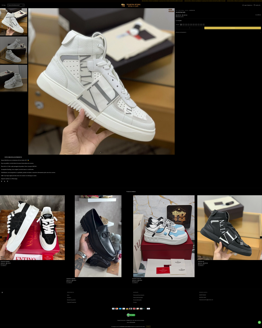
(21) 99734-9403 (202, 297)
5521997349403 (202, 295)
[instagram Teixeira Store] (2, 292)
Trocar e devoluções (137, 299)
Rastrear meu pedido (71, 299)
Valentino (186, 10)
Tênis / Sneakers (181, 10)
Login (245, 5)
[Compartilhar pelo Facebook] (1, 181)
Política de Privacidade (138, 297)
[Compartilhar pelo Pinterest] (7, 181)
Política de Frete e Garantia (138, 295)
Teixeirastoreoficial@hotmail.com (206, 299)
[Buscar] (23, 5)
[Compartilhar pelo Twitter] (4, 181)
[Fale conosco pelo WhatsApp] (259, 322)
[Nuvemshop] (131, 322)
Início (177, 10)
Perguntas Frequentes (71, 302)
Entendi (148, 326)
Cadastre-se (249, 5)
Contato (135, 302)
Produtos (69, 297)
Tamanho (177, 24)
